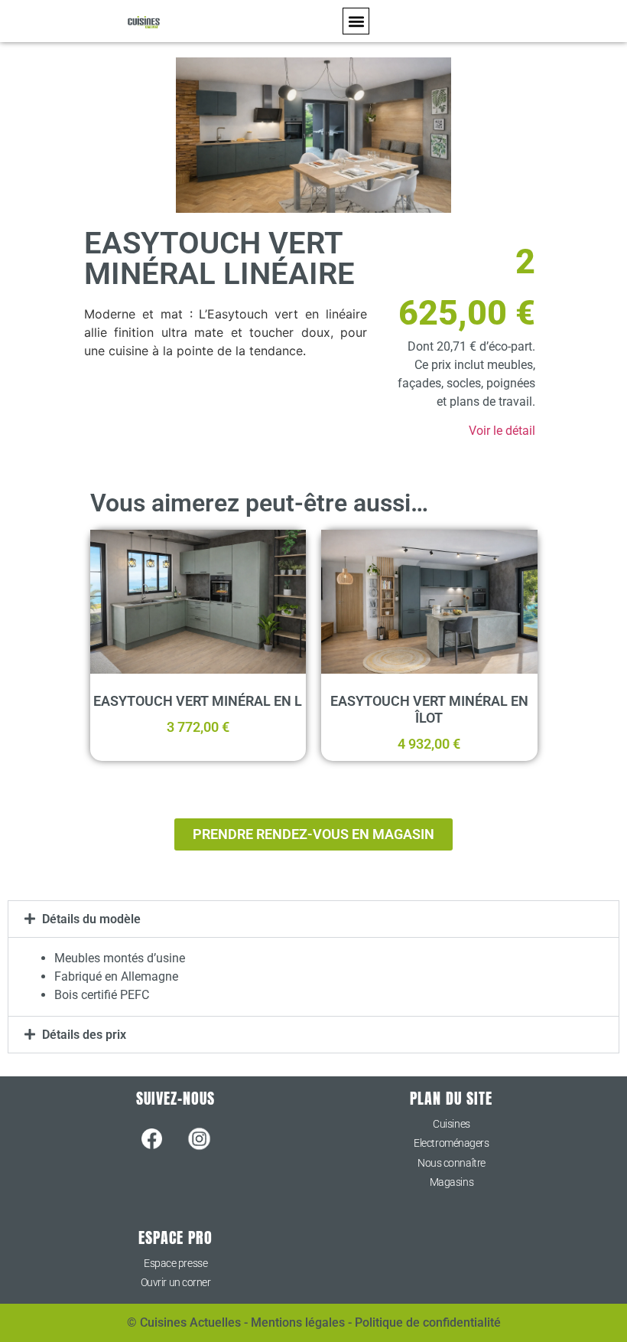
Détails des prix (84, 1034)
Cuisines (451, 1124)
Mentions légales (298, 1322)
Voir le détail (502, 430)
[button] (356, 21)
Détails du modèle (91, 919)
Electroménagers (451, 1143)
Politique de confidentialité (428, 1322)
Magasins (451, 1182)
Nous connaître (451, 1163)
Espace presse (175, 1263)
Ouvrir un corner (176, 1282)
